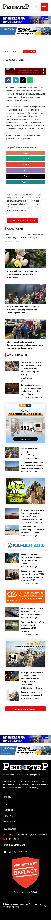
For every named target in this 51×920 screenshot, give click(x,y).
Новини (8, 810)
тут (16, 241)
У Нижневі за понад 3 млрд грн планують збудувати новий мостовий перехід (33, 465)
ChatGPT (25, 159)
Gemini (25, 170)
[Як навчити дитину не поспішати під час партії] (12, 695)
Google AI (25, 165)
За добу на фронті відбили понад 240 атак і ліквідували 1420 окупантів (33, 626)
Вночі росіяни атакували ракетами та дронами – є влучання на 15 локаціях (32, 611)
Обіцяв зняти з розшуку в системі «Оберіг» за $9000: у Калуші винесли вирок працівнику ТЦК (32, 575)
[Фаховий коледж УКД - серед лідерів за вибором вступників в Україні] (12, 530)
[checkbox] (45, 906)
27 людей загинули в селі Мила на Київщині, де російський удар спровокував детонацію (32, 514)
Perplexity (25, 182)
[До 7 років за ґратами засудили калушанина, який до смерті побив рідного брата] (12, 388)
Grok (25, 176)
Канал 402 (9, 821)
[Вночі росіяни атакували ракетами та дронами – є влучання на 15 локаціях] (12, 612)
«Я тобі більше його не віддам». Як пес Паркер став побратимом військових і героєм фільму (31, 368)
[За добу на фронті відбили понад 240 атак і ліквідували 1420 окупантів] (12, 625)
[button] (8, 80)
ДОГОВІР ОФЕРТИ (11, 907)
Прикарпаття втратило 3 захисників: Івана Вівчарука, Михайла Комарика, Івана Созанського (32, 678)
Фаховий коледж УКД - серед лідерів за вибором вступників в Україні (32, 529)
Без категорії (29, 51)
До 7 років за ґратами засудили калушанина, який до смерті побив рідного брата (31, 389)
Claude (25, 153)
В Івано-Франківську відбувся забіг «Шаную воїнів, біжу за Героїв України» (31, 558)
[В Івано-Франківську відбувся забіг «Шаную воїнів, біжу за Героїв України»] (12, 558)
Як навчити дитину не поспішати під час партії (31, 693)
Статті (7, 804)
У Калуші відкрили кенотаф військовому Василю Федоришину (31, 452)
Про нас (8, 815)
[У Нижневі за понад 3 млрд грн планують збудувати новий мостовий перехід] (12, 466)
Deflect (34, 892)
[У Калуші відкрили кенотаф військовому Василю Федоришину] (12, 452)
